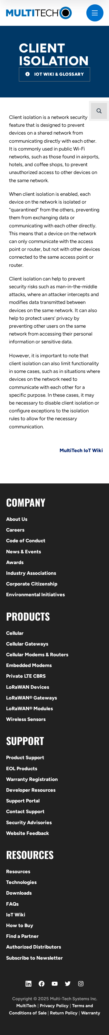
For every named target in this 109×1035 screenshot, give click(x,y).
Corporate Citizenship (31, 584)
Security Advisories (29, 822)
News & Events (23, 551)
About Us (16, 519)
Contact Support (25, 811)
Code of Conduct (25, 540)
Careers (15, 530)
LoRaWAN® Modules (29, 708)
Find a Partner (22, 936)
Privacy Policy (54, 1005)
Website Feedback (27, 833)
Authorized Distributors (33, 947)
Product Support (25, 757)
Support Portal (23, 801)
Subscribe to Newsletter (34, 958)
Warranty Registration (32, 779)
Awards (15, 562)
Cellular (15, 633)
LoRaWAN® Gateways (31, 698)
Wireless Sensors (26, 719)
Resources (18, 871)
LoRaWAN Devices (27, 687)
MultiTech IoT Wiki (81, 450)
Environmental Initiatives (35, 594)
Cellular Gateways (27, 644)
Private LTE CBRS (26, 676)
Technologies (21, 882)
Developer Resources (31, 790)
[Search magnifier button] (99, 111)
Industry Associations (31, 573)
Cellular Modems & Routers (37, 654)
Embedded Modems (29, 665)
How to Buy (19, 925)
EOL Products (21, 768)
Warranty (90, 1013)
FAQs (12, 904)
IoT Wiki (15, 915)
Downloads (19, 893)
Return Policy (64, 1013)
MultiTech (26, 1005)
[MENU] (94, 12)
